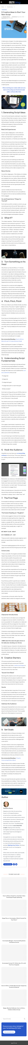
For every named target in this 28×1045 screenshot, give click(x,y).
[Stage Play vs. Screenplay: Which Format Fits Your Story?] (14, 908)
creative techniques (19, 665)
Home (2, 6)
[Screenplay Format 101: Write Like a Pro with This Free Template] (14, 953)
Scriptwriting (10, 6)
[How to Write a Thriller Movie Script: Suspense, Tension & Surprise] (14, 975)
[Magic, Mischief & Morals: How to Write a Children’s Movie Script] (14, 997)
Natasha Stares (6, 16)
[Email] (16, 864)
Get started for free (9, 1032)
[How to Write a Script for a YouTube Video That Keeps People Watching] (14, 885)
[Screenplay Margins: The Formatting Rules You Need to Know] (14, 930)
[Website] (14, 864)
